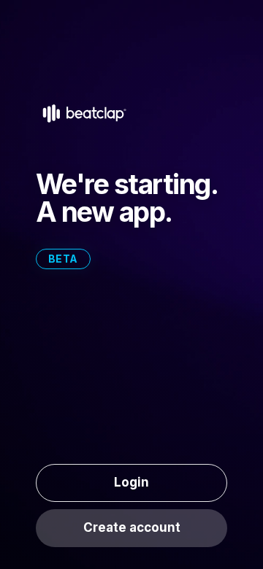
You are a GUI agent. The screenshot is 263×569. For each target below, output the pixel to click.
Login (131, 482)
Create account (131, 527)
